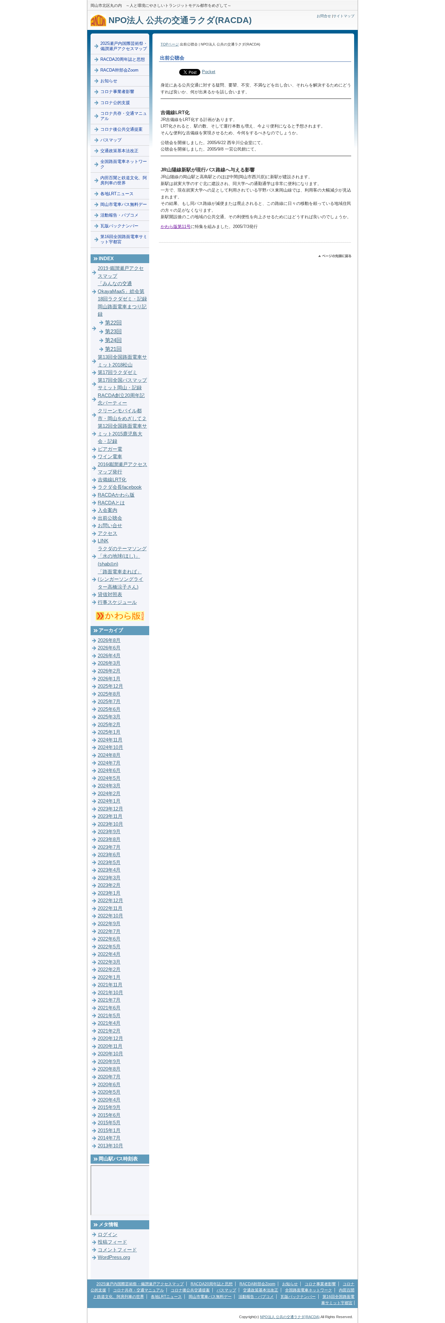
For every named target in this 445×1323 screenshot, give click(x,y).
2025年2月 (109, 724)
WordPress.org (114, 1257)
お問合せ (324, 16)
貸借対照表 (110, 594)
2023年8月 (109, 839)
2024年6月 (109, 770)
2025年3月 (109, 716)
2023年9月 (109, 831)
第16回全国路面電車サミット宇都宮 (123, 239)
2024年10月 (110, 747)
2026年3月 (109, 663)
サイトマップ (343, 16)
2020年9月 (109, 1061)
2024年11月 (110, 739)
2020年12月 (110, 1038)
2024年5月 (109, 778)
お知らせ (108, 80)
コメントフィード (117, 1249)
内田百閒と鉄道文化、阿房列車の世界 (123, 180)
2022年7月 (109, 931)
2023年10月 (110, 824)
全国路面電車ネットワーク (123, 164)
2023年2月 (109, 885)
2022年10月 (110, 915)
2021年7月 (109, 1000)
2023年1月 (109, 893)
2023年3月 (109, 877)
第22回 (113, 323)
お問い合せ (110, 525)
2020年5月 (109, 1092)
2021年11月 (110, 984)
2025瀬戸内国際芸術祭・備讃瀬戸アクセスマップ (124, 46)
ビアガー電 (110, 449)
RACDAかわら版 (116, 495)
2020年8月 (109, 1069)
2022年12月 (110, 900)
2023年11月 (110, 816)
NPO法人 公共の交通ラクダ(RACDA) (179, 20)
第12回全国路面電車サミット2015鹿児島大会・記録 (122, 433)
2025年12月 (110, 686)
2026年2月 (109, 671)
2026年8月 (109, 640)
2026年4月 (109, 655)
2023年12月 (110, 808)
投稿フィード (112, 1242)
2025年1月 (109, 732)
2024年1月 (109, 801)
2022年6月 (109, 939)
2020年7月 (109, 1076)
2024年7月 (109, 763)
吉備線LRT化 (112, 479)
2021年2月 (109, 1031)
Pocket (208, 71)
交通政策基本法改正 (119, 150)
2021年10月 (110, 992)
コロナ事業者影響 (117, 91)
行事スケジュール (117, 602)
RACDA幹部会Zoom (119, 70)
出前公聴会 (110, 518)
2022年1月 (109, 977)
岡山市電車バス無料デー (123, 204)
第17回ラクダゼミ (117, 372)
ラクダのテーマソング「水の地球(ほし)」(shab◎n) (122, 556)
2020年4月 (109, 1099)
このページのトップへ (334, 256)
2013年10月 (110, 1145)
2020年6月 (109, 1084)
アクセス (107, 533)
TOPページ (170, 44)
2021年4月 (109, 1023)
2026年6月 (109, 647)
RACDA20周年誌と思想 (122, 59)
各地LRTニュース (117, 193)
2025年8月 (109, 694)
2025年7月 (109, 701)
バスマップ (111, 140)
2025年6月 (109, 709)
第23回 (113, 331)
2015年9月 (109, 1107)
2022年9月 (109, 923)
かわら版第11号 (176, 226)
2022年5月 (109, 946)
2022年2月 (109, 969)
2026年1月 (109, 678)
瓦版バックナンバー (119, 225)
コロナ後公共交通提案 (121, 129)
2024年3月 (109, 785)
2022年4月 (109, 954)
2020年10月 (110, 1053)
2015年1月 (109, 1130)
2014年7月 (109, 1138)
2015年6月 (109, 1115)
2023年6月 (109, 854)
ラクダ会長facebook (120, 487)
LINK (103, 540)
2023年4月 (109, 870)
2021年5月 (109, 1015)
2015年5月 (109, 1122)
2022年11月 (110, 908)
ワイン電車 (110, 456)
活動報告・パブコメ (119, 215)
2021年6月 (109, 1007)
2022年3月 (109, 962)
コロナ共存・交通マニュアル (123, 116)
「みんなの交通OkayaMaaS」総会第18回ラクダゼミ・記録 (122, 291)
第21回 (113, 349)
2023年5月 (109, 862)
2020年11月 (110, 1046)
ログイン (107, 1234)
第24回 (113, 340)
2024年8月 (109, 755)
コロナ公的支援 (115, 102)
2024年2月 (109, 793)
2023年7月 (109, 847)
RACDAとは (111, 502)
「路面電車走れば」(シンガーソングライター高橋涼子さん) (120, 579)
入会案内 (107, 510)
